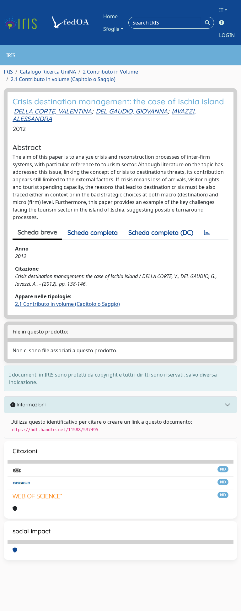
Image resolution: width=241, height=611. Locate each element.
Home (110, 16)
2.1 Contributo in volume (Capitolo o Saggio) (63, 79)
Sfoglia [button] (111, 28)
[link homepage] (23, 22)
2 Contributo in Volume (110, 71)
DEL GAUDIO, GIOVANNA (132, 111)
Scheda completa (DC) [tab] (160, 232)
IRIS (8, 71)
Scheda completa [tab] (92, 232)
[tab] (207, 232)
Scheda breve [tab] (37, 232)
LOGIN (227, 35)
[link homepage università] (71, 22)
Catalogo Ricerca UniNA (48, 71)
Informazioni (30, 404)
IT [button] (221, 10)
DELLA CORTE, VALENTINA (53, 111)
